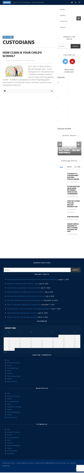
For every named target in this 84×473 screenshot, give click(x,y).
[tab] (61, 167)
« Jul (5, 352)
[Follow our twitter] (65, 61)
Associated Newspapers (14, 60)
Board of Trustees (13, 363)
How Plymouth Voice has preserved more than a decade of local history (32, 279)
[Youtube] (75, 2)
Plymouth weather (64, 128)
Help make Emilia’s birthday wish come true (22, 313)
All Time (77, 167)
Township (10, 453)
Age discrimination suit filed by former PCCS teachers (26, 292)
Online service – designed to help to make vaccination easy (73, 227)
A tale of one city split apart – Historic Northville (28, 2)
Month (69, 167)
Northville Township (14, 407)
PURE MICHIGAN (73, 217)
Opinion (9, 373)
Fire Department (13, 368)
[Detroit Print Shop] (69, 247)
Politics (9, 379)
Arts (8, 360)
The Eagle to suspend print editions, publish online (73, 176)
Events (9, 365)
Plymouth (42, 424)
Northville (42, 388)
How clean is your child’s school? (22, 54)
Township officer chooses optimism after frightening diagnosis (29, 309)
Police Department (13, 376)
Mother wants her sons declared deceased (22, 317)
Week (61, 167)
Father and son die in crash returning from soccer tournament (73, 190)
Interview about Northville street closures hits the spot (26, 296)
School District (12, 381)
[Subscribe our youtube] (72, 61)
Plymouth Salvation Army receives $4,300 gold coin (25, 300)
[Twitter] (72, 2)
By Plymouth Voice (72, 182)
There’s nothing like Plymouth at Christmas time (24, 305)
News (9, 371)
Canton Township (42, 355)
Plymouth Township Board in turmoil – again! (23, 284)
